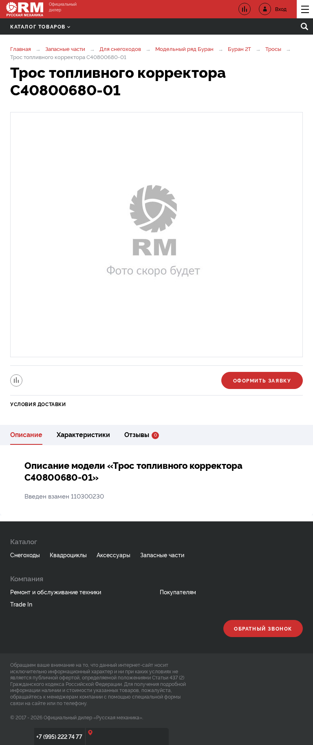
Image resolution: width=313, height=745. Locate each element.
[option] (156, 234)
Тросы (273, 48)
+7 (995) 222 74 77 (59, 736)
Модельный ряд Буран (184, 48)
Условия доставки (38, 403)
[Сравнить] (16, 380)
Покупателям (178, 592)
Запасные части (65, 48)
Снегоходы (25, 554)
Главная (20, 48)
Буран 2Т (239, 48)
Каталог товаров (38, 26)
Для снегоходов (120, 48)
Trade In (21, 604)
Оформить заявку (262, 380)
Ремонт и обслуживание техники (55, 592)
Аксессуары (113, 554)
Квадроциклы (68, 554)
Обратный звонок (263, 628)
